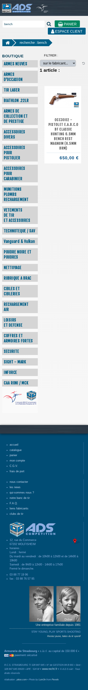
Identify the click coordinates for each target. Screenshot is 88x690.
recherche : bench (33, 42)
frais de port (17, 471)
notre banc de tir (20, 498)
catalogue (16, 450)
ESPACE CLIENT (68, 31)
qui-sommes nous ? (22, 492)
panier (13, 455)
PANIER (70, 24)
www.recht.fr (49, 668)
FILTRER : (51, 55)
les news (15, 487)
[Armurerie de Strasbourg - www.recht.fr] (16, 6)
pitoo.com (22, 679)
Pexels (55, 679)
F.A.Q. (14, 503)
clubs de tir (16, 513)
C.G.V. (14, 466)
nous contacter (19, 481)
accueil (14, 444)
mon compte (17, 460)
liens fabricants (19, 508)
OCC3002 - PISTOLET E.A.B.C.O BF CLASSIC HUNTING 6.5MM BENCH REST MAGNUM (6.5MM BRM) (63, 134)
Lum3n (42, 679)
